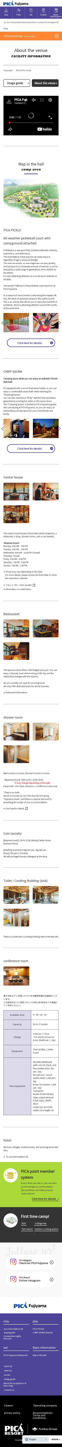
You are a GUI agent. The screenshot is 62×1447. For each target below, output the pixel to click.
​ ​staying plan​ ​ (9, 1332)
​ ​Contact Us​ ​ (42, 22)
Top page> (8, 70)
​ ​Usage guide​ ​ (15, 83)
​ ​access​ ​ (7, 22)
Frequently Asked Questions (24, 22)
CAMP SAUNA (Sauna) (43, 1332)
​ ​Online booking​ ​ (19, 36)
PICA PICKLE (38, 1328)
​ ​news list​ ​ (7, 1370)
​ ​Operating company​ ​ (45, 1405)
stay (6, 1321)
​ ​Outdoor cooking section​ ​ (46, 1230)
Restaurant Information (16, 692)
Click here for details (30, 343)
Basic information (44, 1347)
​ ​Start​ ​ (23, 1223)
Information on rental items (18, 589)
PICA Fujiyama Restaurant (15, 1355)
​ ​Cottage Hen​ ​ (40, 1223)
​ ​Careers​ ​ (8, 1405)
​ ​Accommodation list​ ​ (13, 1328)
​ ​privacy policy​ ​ (12, 1412)
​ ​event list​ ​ (8, 1366)
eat (5, 1347)
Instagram (52, 22)
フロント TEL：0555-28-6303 (19, 585)
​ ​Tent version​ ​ (27, 1228)
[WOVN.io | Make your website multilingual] (55, 1439)
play (35, 1321)
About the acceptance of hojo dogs (14, 1384)
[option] (16, 322)
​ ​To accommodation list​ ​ (17, 1156)
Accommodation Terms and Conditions (43, 1415)
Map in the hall (39, 1355)
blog (5, 28)
